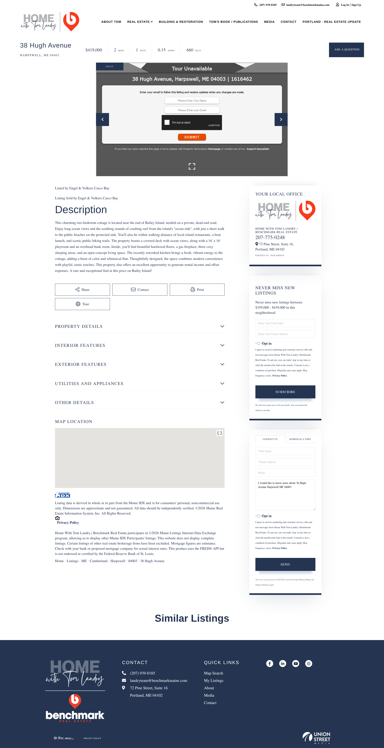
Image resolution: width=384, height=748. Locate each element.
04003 (132, 561)
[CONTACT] (346, 50)
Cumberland (99, 561)
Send (285, 564)
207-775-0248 (270, 237)
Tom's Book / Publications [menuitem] (233, 22)
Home (59, 561)
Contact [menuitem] (289, 22)
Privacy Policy (68, 522)
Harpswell (117, 561)
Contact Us (262, 255)
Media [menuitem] (269, 22)
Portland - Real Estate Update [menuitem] (332, 22)
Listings (72, 561)
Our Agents (277, 255)
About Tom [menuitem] (111, 22)
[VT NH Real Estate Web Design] (316, 738)
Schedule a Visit (300, 439)
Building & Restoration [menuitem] (181, 22)
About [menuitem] (209, 687)
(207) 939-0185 (268, 5)
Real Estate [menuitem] (138, 22)
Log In (345, 5)
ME (84, 561)
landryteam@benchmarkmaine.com (307, 5)
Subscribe (285, 392)
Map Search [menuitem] (213, 673)
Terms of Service (262, 584)
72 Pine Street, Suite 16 (148, 691)
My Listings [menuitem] (213, 680)
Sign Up (356, 5)
